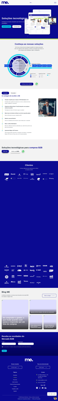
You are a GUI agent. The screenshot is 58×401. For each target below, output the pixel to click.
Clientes (15, 377)
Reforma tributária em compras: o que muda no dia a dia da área (49, 326)
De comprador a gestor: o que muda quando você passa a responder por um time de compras (14, 321)
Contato (15, 386)
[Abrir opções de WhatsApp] (36, 83)
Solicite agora (41, 367)
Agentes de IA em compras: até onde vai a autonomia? (42, 312)
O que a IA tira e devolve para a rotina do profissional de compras (36, 326)
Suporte (15, 391)
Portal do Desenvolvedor (15, 384)
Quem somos (15, 382)
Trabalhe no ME (15, 388)
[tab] (5, 93)
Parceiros (15, 379)
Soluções (15, 375)
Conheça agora (14, 367)
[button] (27, 36)
